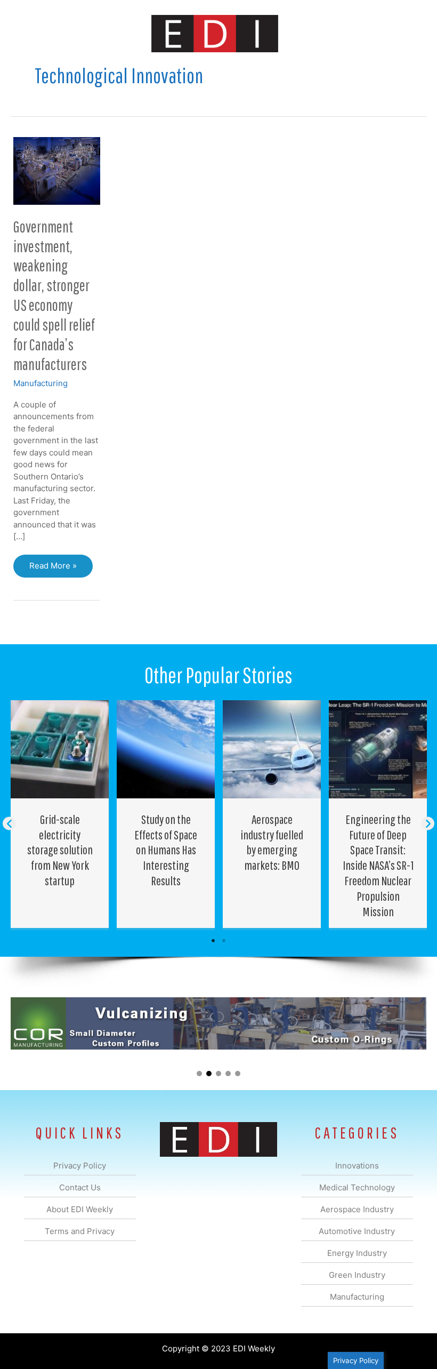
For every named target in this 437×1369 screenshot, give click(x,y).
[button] (9, 823)
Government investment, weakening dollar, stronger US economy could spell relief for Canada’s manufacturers (54, 295)
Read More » (56, 569)
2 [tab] (223, 940)
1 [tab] (213, 940)
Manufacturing (40, 383)
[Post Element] (60, 814)
